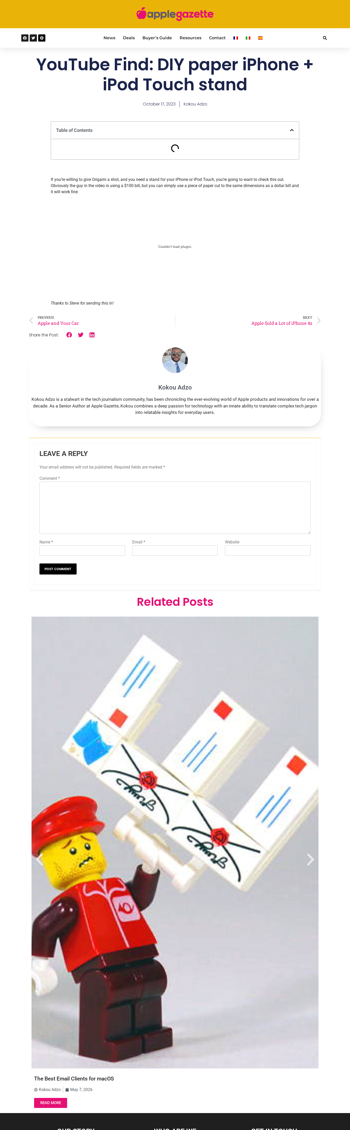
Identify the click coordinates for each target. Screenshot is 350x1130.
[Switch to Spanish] (260, 38)
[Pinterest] (41, 38)
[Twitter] (33, 38)
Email (138, 542)
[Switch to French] (235, 38)
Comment (49, 478)
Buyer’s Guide (157, 37)
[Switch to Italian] (248, 38)
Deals (129, 37)
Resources (190, 37)
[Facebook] (24, 38)
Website (232, 542)
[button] (325, 38)
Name (46, 542)
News (109, 37)
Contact (217, 37)
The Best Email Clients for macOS (74, 1079)
